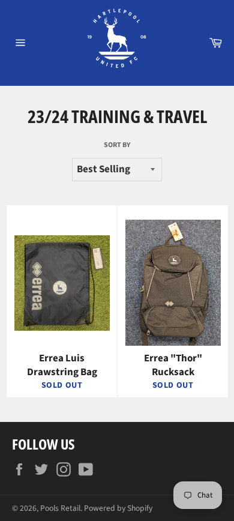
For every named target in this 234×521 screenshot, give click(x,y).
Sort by (117, 145)
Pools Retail (60, 508)
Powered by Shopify (118, 508)
